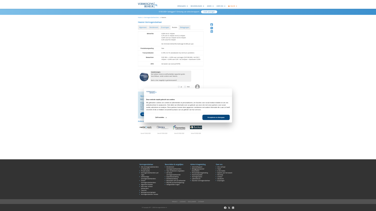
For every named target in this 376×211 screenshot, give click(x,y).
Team (219, 169)
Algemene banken (147, 184)
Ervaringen (165, 27)
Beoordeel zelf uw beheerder (176, 180)
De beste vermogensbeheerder (173, 174)
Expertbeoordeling (172, 177)
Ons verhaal (221, 167)
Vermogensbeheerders (151, 17)
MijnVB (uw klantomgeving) (175, 182)
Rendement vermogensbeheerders (173, 168)
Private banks (145, 171)
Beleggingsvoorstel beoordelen (198, 170)
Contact (219, 177)
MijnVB (232, 6)
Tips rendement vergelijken (175, 171)
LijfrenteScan (196, 179)
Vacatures (220, 179)
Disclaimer (192, 202)
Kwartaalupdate (197, 175)
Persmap (220, 175)
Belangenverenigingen (148, 192)
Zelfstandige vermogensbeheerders (148, 178)
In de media (221, 171)
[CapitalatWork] (146, 127)
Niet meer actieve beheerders (147, 187)
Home (140, 17)
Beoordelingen (196, 6)
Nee (188, 87)
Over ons (219, 6)
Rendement (154, 27)
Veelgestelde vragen (173, 184)
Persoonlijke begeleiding (200, 173)
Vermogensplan (197, 177)
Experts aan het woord (224, 173)
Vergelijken (181, 6)
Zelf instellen (159, 117)
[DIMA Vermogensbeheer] (162, 127)
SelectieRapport (197, 167)
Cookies (183, 202)
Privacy (174, 202)
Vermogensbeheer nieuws (149, 194)
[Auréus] (196, 127)
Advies (209, 6)
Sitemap (201, 202)
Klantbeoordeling (172, 179)
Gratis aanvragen (209, 12)
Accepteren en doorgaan (216, 117)
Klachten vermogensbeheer (201, 180)
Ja (181, 87)
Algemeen (143, 27)
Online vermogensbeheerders (148, 181)
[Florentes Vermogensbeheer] (179, 127)
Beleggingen (184, 27)
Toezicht (143, 190)
